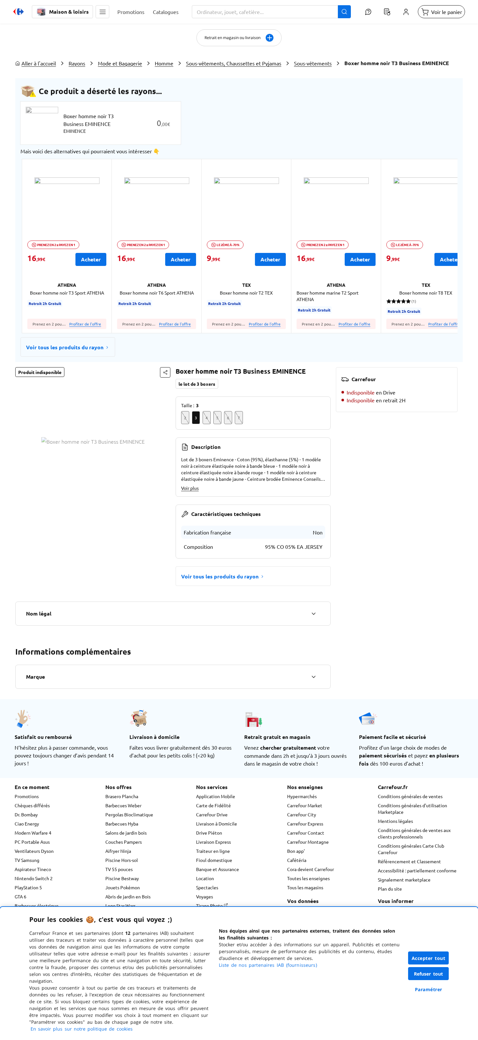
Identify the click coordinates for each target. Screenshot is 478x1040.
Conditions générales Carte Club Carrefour (411, 849)
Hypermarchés (302, 796)
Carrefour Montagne (308, 842)
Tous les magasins (305, 887)
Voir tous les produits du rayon (64, 347)
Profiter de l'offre (85, 323)
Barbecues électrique (37, 905)
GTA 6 (20, 896)
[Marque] (313, 676)
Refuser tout (428, 974)
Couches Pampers (123, 842)
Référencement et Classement (409, 861)
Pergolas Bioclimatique (129, 814)
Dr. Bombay (26, 814)
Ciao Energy (27, 823)
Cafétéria (296, 860)
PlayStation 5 (28, 887)
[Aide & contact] (368, 11)
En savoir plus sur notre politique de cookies (82, 1029)
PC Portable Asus (32, 842)
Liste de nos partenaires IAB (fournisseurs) (268, 965)
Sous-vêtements (313, 63)
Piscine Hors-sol (121, 860)
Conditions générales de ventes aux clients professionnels (414, 833)
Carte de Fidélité (213, 805)
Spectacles (207, 887)
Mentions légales (395, 821)
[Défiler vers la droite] (442, 246)
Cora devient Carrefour (310, 869)
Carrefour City (301, 814)
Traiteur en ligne (213, 851)
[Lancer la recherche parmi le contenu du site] (344, 12)
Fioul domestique (214, 860)
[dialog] (239, 973)
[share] (165, 372)
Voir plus (190, 488)
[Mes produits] (387, 11)
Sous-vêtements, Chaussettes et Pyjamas (233, 63)
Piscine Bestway (122, 878)
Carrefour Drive (212, 814)
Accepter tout (428, 958)
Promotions (27, 796)
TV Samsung (27, 860)
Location (205, 878)
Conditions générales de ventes (410, 796)
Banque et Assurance (217, 869)
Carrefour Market (304, 805)
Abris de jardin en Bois (128, 896)
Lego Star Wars (120, 905)
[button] (102, 11)
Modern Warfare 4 (33, 833)
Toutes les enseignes (308, 878)
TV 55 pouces (119, 869)
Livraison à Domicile (216, 823)
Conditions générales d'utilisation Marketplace (412, 808)
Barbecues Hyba (121, 823)
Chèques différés (32, 805)
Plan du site (390, 889)
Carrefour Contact (305, 833)
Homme (164, 63)
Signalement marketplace (404, 879)
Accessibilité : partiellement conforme (417, 870)
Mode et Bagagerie (120, 63)
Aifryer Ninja (118, 851)
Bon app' (296, 851)
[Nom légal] (313, 613)
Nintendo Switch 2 (34, 878)
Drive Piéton (209, 833)
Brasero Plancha (121, 796)
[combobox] (271, 11)
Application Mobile (215, 796)
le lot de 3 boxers (197, 384)
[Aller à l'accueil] (18, 11)
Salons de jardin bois (126, 833)
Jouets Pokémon (122, 887)
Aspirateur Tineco (33, 869)
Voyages (204, 896)
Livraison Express (213, 842)
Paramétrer (428, 989)
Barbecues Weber (123, 805)
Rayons (77, 63)
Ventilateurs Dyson (34, 851)
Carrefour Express (305, 823)
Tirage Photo (210, 905)
